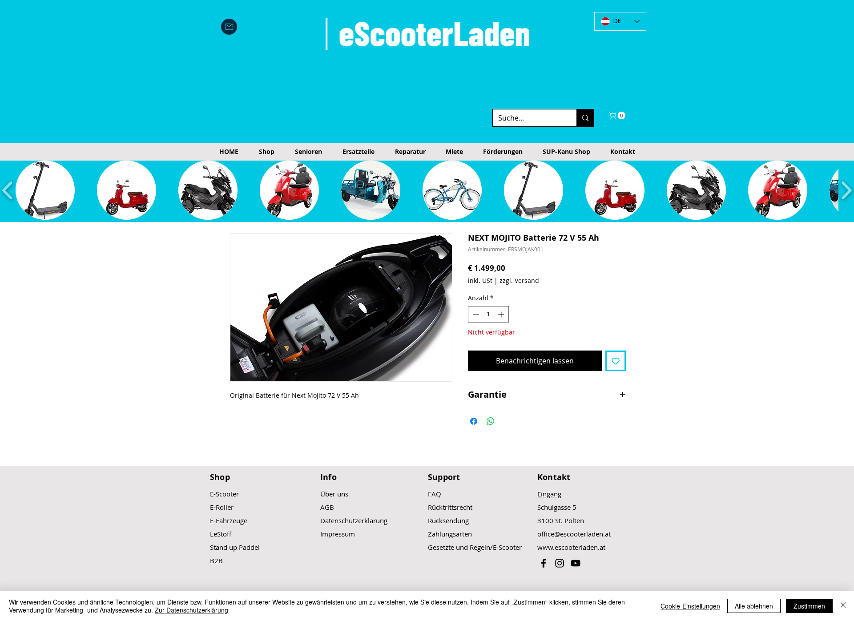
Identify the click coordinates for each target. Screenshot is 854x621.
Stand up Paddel (235, 547)
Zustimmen (809, 605)
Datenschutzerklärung (353, 520)
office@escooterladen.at (574, 533)
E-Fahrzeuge (228, 520)
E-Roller (222, 507)
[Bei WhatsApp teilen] (490, 421)
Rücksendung (448, 520)
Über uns (334, 493)
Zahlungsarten (450, 533)
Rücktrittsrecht (450, 507)
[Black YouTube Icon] (575, 563)
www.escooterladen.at (571, 547)
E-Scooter (224, 493)
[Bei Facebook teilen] (473, 421)
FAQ (434, 493)
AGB (327, 507)
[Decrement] (474, 314)
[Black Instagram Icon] (559, 563)
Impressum (337, 533)
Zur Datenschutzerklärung (191, 609)
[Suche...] (585, 117)
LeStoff (220, 533)
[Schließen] (843, 606)
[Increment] (502, 314)
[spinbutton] (488, 314)
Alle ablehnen (754, 605)
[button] (617, 115)
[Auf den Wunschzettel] (615, 361)
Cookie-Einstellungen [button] (690, 605)
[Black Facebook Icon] (543, 563)
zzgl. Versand (519, 280)
